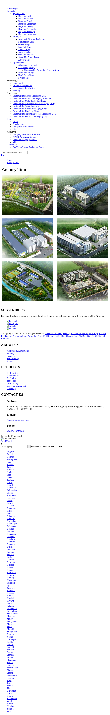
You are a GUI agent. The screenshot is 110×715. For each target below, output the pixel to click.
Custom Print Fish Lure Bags (26, 111)
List (14, 129)
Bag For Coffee (94, 336)
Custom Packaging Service (25, 139)
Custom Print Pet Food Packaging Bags (30, 116)
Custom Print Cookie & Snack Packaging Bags (34, 103)
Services (10, 356)
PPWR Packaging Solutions (25, 137)
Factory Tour (13, 162)
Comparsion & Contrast (23, 126)
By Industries (19, 13)
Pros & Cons (18, 124)
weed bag (11, 388)
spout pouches (24, 52)
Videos (16, 142)
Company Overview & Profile (26, 134)
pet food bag (12, 383)
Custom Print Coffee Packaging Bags (29, 96)
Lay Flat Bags (24, 47)
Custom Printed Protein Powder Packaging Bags (34, 114)
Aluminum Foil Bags (27, 65)
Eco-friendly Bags (26, 67)
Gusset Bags (24, 44)
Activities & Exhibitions (18, 351)
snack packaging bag (16, 386)
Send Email (6, 441)
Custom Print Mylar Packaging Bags (29, 101)
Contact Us (12, 144)
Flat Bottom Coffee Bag (54, 336)
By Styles (17, 36)
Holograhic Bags (26, 72)
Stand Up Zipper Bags (28, 57)
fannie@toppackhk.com (18, 420)
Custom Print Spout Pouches (26, 106)
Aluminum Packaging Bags (29, 336)
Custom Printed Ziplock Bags (84, 333)
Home (9, 160)
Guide (15, 121)
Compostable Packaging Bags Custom (41, 70)
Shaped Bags (24, 49)
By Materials (18, 62)
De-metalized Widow (22, 85)
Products (11, 11)
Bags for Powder (26, 21)
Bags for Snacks (25, 18)
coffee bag (11, 381)
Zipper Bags (24, 60)
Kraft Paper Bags (26, 75)
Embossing (18, 83)
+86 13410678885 (15, 431)
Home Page (12, 8)
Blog (9, 119)
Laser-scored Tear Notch (24, 88)
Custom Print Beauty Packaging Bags (30, 108)
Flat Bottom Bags (26, 42)
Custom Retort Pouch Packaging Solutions (32, 98)
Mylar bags (23, 78)
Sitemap (66, 333)
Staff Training (13, 358)
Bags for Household (27, 34)
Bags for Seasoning (27, 24)
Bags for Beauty (25, 26)
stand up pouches (26, 54)
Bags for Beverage (26, 31)
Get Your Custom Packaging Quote (29, 147)
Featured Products (53, 333)
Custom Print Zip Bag (76, 336)
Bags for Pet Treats (27, 29)
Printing (16, 90)
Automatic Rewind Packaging (32, 39)
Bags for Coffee (25, 16)
